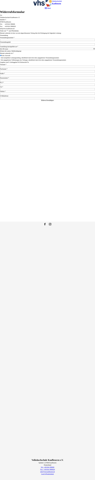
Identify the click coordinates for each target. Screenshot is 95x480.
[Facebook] (45, 224)
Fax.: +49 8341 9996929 (47, 469)
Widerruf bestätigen (47, 100)
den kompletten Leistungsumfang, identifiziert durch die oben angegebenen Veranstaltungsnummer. (30, 58)
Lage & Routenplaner (47, 474)
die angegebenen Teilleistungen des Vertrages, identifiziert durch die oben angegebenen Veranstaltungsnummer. (33, 60)
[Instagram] (50, 224)
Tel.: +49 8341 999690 (47, 467)
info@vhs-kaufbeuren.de (47, 472)
